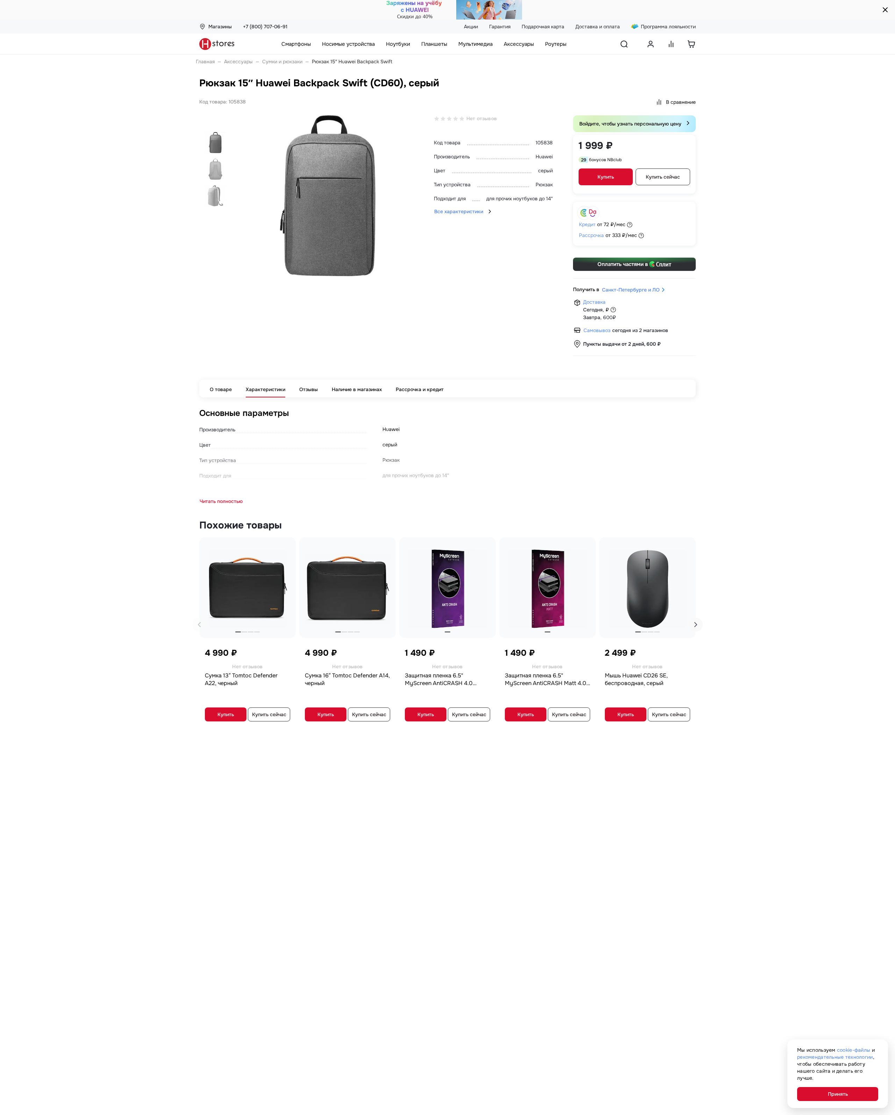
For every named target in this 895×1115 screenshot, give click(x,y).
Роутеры (555, 44)
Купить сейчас (663, 177)
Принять (838, 1094)
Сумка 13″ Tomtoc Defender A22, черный (241, 679)
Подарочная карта (543, 26)
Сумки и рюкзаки (282, 61)
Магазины (220, 26)
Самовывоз (596, 330)
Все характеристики (458, 211)
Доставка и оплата (597, 26)
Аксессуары (519, 44)
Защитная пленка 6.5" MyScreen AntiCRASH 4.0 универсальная (439, 679)
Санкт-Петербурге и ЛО (631, 290)
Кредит (587, 224)
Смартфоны (296, 44)
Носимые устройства (348, 44)
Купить (605, 177)
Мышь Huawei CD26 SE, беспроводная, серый (636, 679)
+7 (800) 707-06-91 (265, 26)
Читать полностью (221, 501)
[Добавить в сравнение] (286, 545)
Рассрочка (591, 235)
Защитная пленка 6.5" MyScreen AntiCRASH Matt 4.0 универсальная (545, 679)
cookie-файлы (853, 1050)
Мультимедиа (475, 44)
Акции (471, 26)
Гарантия (499, 26)
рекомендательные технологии (835, 1057)
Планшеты (434, 44)
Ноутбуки (398, 44)
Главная (205, 61)
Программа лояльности (668, 26)
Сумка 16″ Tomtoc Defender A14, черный (347, 679)
